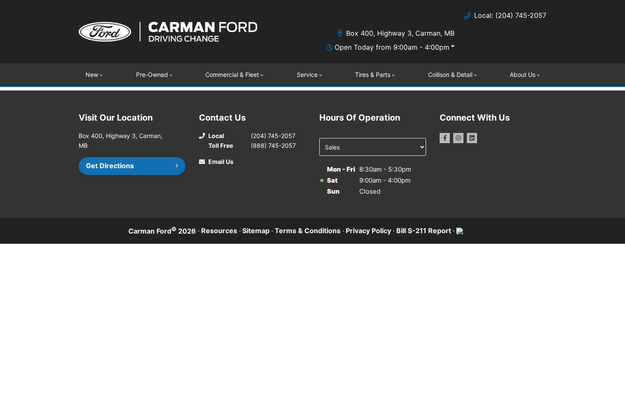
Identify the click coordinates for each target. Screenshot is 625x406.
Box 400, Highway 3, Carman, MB (400, 33)
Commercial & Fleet (232, 74)
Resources (219, 230)
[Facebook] (445, 138)
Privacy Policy (368, 230)
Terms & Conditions (308, 230)
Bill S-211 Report (423, 230)
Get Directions (110, 165)
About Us (522, 74)
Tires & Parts (372, 74)
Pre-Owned (152, 74)
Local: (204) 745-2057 (510, 15)
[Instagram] (458, 138)
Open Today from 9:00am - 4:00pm (392, 47)
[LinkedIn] (472, 138)
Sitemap (256, 230)
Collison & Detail (450, 74)
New (91, 74)
